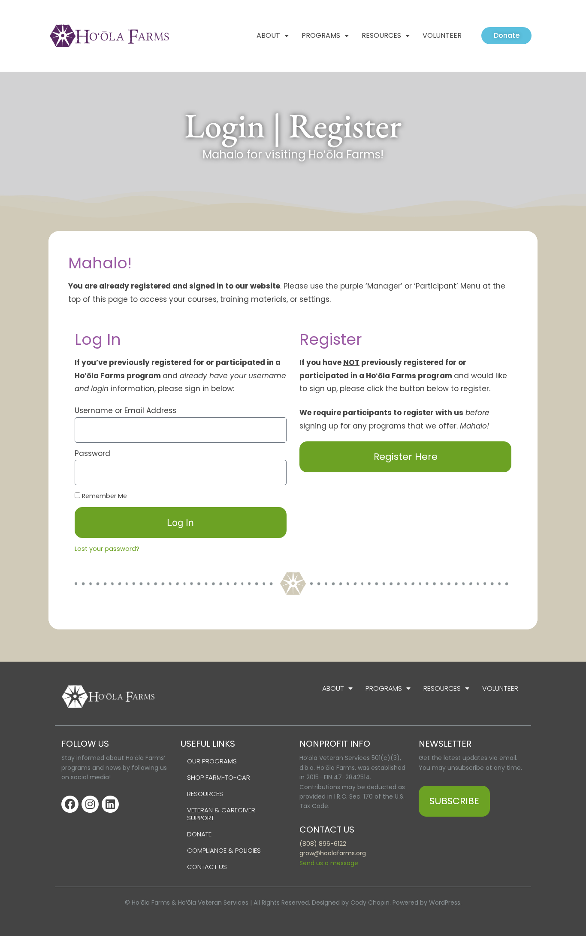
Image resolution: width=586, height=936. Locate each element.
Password (92, 453)
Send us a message (328, 863)
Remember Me (103, 496)
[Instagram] (90, 804)
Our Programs (212, 761)
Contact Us (207, 866)
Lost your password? (107, 548)
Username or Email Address (125, 410)
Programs (321, 35)
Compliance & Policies (224, 850)
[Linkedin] (110, 804)
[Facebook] (70, 804)
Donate (199, 834)
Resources (381, 35)
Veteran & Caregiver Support (221, 813)
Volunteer (442, 35)
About (268, 35)
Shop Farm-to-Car (218, 777)
